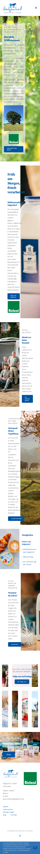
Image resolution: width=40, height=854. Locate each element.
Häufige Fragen (8, 812)
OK (35, 847)
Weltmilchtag (28, 557)
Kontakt (14, 815)
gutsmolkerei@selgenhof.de (13, 799)
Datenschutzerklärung (14, 852)
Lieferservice (8, 809)
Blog (4, 815)
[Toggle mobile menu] (36, 8)
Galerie (5, 807)
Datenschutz (21, 831)
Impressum (29, 831)
